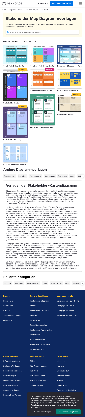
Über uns (61, 361)
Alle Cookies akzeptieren (68, 412)
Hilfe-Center (62, 385)
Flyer (67, 283)
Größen (25, 42)
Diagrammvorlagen (32, 10)
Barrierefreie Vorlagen (12, 395)
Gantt (72, 176)
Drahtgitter (22, 176)
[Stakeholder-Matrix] (69, 103)
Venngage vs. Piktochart (67, 315)
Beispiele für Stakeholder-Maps (69, 90)
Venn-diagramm (35, 176)
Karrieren (61, 366)
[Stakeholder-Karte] (15, 85)
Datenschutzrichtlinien (66, 390)
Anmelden (43, 3)
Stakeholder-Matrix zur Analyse (42, 90)
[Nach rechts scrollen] (82, 176)
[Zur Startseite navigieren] (12, 3)
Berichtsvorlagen (10, 385)
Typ (35, 42)
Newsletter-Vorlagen (11, 380)
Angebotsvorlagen (11, 390)
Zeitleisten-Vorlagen (11, 366)
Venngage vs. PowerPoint (68, 301)
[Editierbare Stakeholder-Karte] (42, 109)
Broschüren (19, 283)
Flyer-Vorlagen (9, 376)
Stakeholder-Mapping (12, 140)
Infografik (7, 283)
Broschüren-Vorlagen (12, 371)
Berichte (76, 283)
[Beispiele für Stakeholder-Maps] (69, 79)
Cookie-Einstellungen (42, 412)
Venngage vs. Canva (65, 306)
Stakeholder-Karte (11, 103)
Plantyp (15, 42)
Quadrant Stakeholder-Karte (42, 66)
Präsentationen (56, 283)
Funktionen (8, 301)
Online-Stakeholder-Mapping (15, 164)
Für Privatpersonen (38, 366)
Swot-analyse (50, 176)
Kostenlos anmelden (61, 3)
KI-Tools (6, 310)
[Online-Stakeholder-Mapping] (15, 153)
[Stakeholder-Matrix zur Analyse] (42, 79)
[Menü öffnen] (80, 3)
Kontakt (60, 380)
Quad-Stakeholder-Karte (13, 66)
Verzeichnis (8, 306)
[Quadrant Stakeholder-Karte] (42, 54)
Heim (4, 10)
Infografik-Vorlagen (11, 361)
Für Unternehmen (37, 376)
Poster (45, 283)
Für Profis (34, 371)
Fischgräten (62, 176)
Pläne (32, 361)
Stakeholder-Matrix (65, 115)
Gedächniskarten (33, 283)
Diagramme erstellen (15, 10)
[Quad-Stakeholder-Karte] (15, 54)
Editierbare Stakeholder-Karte (42, 127)
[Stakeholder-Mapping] (15, 122)
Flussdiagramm (9, 176)
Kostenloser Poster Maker (41, 330)
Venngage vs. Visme (65, 310)
